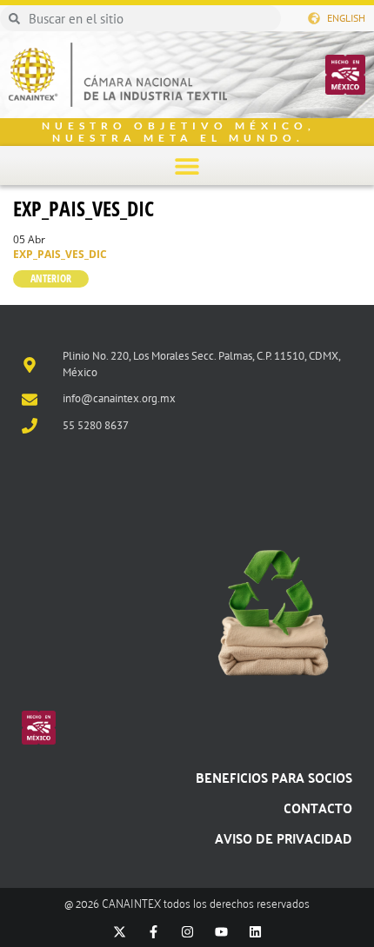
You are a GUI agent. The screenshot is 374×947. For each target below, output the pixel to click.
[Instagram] (187, 931)
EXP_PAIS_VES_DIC (83, 208)
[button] (187, 165)
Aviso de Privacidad (283, 838)
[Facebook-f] (153, 931)
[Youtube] (221, 931)
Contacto (318, 807)
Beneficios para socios (274, 777)
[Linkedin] (255, 931)
